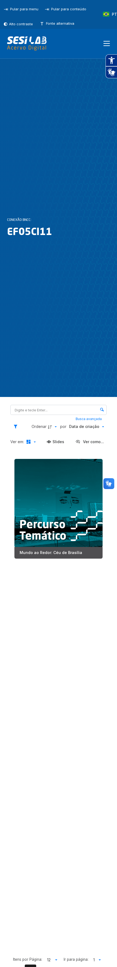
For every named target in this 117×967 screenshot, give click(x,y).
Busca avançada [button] (89, 419)
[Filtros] (16, 426)
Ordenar (39, 426)
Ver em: (17, 441)
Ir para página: (76, 959)
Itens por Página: (27, 959)
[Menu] (106, 43)
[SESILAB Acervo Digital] (27, 43)
